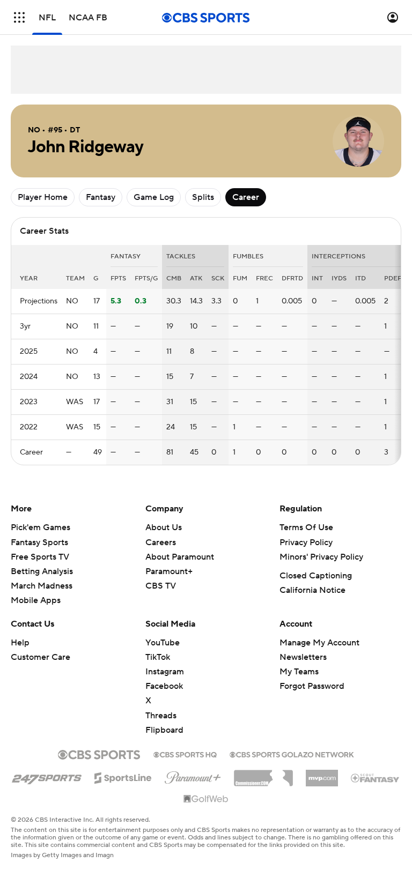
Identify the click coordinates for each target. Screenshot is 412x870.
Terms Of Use (306, 527)
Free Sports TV (40, 557)
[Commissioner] (263, 774)
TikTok (157, 657)
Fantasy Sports (39, 542)
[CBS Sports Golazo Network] (292, 753)
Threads (160, 715)
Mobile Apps (36, 600)
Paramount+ (169, 571)
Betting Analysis (42, 571)
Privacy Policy (306, 542)
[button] (19, 17)
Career (245, 197)
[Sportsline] (123, 776)
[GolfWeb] (206, 799)
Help (20, 642)
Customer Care (40, 657)
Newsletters (303, 657)
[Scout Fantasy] (375, 777)
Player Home (43, 197)
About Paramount (179, 557)
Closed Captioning (315, 575)
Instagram (164, 671)
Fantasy (100, 197)
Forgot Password (311, 686)
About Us (163, 527)
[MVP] (322, 774)
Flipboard (164, 730)
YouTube (162, 642)
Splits (203, 197)
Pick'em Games (40, 527)
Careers (160, 542)
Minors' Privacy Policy (321, 557)
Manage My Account (319, 642)
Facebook (164, 686)
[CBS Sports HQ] (185, 753)
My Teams (299, 671)
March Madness (41, 586)
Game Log (154, 197)
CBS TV (160, 586)
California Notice (312, 590)
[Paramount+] (193, 775)
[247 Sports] (47, 776)
